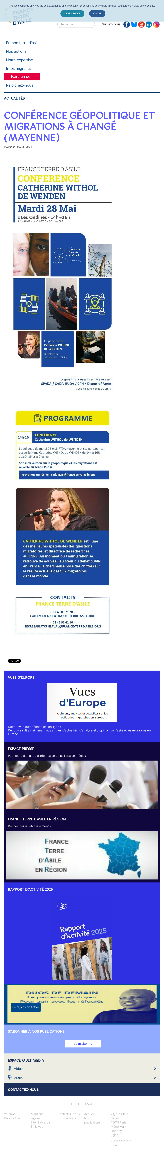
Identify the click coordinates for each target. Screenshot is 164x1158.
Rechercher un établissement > (29, 826)
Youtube (10, 1114)
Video (18, 1069)
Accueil (89, 1114)
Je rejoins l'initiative (25, 1007)
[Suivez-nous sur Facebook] (126, 23)
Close (97, 13)
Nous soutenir (67, 1118)
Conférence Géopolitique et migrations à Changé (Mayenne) (79, 126)
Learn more (72, 13)
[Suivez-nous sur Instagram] (156, 23)
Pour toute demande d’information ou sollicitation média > (47, 756)
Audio (18, 1078)
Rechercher (49, 24)
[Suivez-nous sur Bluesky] (134, 23)
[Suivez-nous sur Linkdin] (149, 23)
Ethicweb (37, 1126)
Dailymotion (12, 1118)
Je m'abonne (83, 1043)
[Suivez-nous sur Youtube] (141, 23)
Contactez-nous (68, 1114)
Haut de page (82, 1104)
